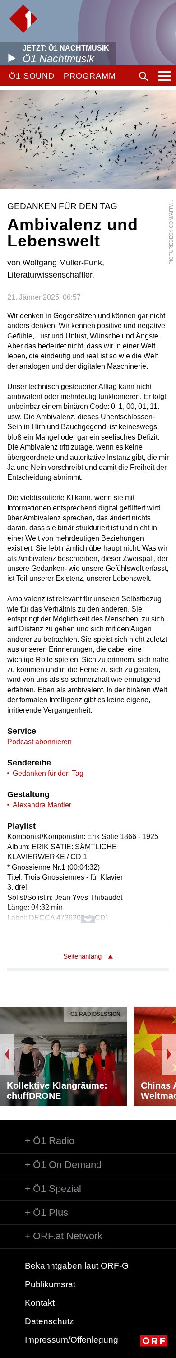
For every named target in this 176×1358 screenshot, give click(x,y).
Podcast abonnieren (39, 742)
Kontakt (40, 1302)
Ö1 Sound (32, 75)
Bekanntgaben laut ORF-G (77, 1265)
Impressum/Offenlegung (71, 1339)
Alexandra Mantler (42, 805)
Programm (90, 75)
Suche (143, 76)
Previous (7, 1054)
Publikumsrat (50, 1284)
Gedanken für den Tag (48, 773)
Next (169, 1054)
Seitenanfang (82, 956)
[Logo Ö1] (23, 19)
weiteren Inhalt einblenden (88, 915)
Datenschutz (49, 1321)
